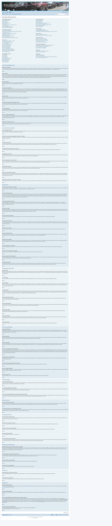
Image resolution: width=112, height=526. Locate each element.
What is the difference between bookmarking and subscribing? (44, 45)
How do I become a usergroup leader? (41, 23)
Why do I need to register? (6, 20)
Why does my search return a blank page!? (42, 40)
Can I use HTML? (4, 55)
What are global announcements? (7, 58)
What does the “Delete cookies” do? (7, 27)
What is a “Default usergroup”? (40, 25)
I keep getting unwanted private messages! (42, 30)
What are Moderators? (39, 21)
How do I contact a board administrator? (41, 57)
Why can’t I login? (4, 23)
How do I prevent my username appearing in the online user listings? (12, 31)
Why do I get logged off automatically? (7, 26)
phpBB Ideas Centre (45, 492)
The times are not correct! (6, 32)
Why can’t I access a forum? (6, 46)
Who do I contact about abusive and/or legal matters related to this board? (46, 56)
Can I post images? (5, 57)
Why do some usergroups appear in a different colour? (43, 24)
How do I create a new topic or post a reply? (8, 40)
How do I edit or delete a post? (6, 41)
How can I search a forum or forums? (41, 38)
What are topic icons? (5, 61)
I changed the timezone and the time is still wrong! (9, 33)
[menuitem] (8, 12)
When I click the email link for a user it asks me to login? (10, 37)
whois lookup (4, 499)
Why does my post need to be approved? (8, 50)
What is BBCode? (4, 54)
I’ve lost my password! (5, 25)
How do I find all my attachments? (40, 51)
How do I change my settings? (6, 30)
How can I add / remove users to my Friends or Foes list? (44, 35)
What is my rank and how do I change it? (8, 36)
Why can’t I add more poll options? (7, 44)
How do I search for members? (40, 41)
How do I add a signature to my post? (7, 42)
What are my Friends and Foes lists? (41, 34)
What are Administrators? (39, 20)
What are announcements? (6, 59)
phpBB (33, 155)
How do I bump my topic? (5, 51)
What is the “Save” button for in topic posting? (8, 49)
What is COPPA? (4, 21)
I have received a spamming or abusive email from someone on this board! (46, 31)
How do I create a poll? (5, 43)
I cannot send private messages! (40, 29)
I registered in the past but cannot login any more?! (9, 24)
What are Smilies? (4, 56)
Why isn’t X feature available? (40, 55)
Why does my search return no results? (41, 39)
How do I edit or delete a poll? (6, 45)
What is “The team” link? (39, 26)
